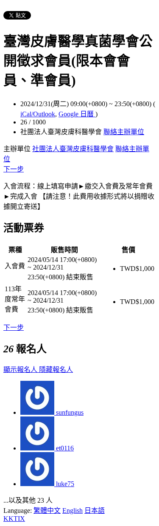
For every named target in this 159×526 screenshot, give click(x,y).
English (72, 510)
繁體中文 (47, 510)
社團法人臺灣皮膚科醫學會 (73, 148)
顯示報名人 (21, 369)
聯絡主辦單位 (123, 131)
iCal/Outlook (37, 114)
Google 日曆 (77, 114)
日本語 (94, 510)
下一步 (13, 169)
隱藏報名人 (56, 369)
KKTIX (14, 518)
